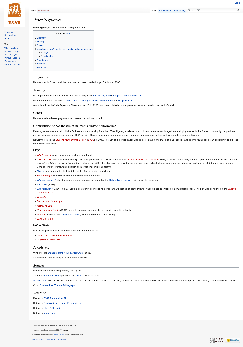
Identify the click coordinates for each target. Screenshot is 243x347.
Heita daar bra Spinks (48, 210)
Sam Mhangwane (101, 95)
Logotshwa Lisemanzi (48, 239)
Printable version (12, 58)
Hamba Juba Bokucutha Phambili (54, 235)
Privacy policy (38, 340)
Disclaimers (61, 340)
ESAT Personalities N (55, 298)
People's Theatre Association (128, 95)
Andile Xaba (39, 280)
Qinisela (41, 171)
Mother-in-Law (44, 205)
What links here (11, 48)
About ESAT (50, 340)
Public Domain (59, 334)
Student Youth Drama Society (71, 139)
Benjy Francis (125, 100)
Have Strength (44, 175)
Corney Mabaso (89, 100)
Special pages (10, 54)
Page (33, 10)
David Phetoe (106, 100)
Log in (237, 3)
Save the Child (44, 159)
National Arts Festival (120, 180)
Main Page (49, 313)
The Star (78, 275)
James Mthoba (72, 100)
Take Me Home (45, 218)
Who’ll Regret (44, 155)
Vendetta (41, 197)
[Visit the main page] (14, 13)
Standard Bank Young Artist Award (66, 252)
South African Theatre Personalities (62, 303)
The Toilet (42, 184)
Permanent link (11, 61)
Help (6, 38)
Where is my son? (46, 180)
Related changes (12, 51)
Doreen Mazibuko (71, 214)
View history (179, 10)
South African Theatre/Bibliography (58, 285)
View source (165, 10)
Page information (12, 64)
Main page (9, 32)
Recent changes (11, 35)
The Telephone (45, 188)
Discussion (43, 10)
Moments (42, 214)
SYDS (91, 139)
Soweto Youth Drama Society (142, 159)
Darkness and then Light (49, 201)
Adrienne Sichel (52, 275)
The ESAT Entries (53, 308)
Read (153, 10)
